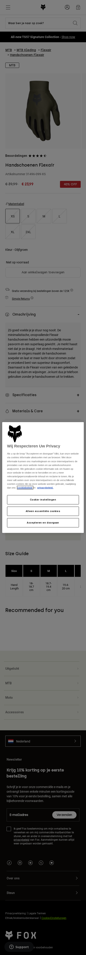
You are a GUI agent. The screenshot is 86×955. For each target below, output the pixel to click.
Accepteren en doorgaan (43, 522)
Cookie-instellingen (43, 499)
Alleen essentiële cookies (43, 511)
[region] (43, 477)
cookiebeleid (25, 487)
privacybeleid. (45, 487)
